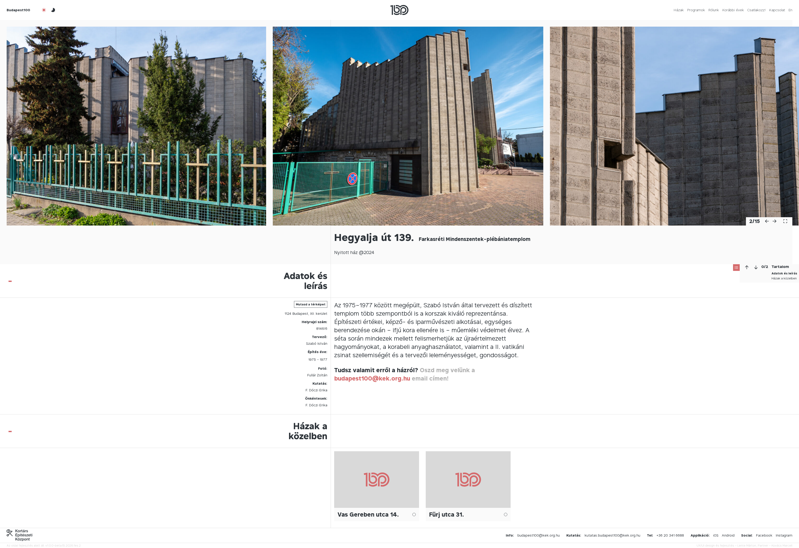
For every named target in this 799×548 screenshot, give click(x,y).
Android (728, 535)
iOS (715, 535)
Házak (679, 10)
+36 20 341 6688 (670, 535)
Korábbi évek (733, 10)
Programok (696, 10)
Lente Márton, (747, 545)
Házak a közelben (784, 278)
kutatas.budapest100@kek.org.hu (612, 535)
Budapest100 (18, 10)
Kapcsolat (777, 10)
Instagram (784, 535)
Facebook (764, 535)
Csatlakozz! (756, 10)
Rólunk (713, 10)
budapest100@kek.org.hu (372, 378)
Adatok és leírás (784, 273)
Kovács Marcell (782, 545)
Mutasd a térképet (310, 304)
